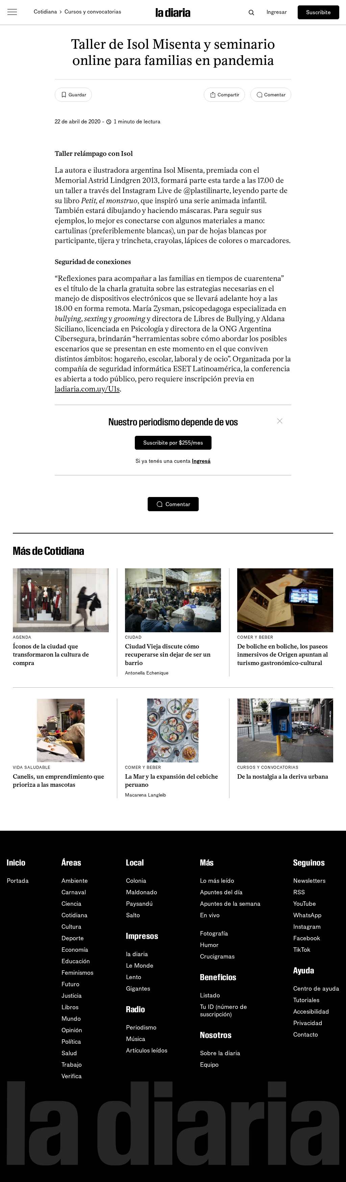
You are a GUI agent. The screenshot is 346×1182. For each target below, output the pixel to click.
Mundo (71, 1018)
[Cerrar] (280, 422)
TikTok (302, 949)
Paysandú (139, 903)
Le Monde (139, 965)
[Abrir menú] (12, 12)
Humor (209, 945)
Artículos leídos (146, 1050)
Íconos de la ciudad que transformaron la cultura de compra (51, 655)
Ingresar (277, 12)
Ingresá (201, 461)
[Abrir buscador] (251, 12)
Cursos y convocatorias (93, 11)
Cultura (71, 926)
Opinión (71, 1030)
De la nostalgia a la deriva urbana (282, 776)
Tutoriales (306, 1000)
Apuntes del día (221, 892)
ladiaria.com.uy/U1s (87, 389)
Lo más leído (217, 880)
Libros (69, 1007)
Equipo (209, 1064)
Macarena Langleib (145, 795)
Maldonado (141, 892)
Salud (69, 1053)
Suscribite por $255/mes (173, 443)
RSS (299, 892)
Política (71, 1041)
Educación (75, 961)
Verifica (71, 1076)
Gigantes (138, 988)
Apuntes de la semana (230, 903)
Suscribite (318, 12)
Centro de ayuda (316, 988)
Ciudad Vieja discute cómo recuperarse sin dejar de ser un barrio (168, 655)
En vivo (210, 915)
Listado (210, 995)
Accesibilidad (311, 1011)
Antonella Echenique (146, 673)
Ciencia (71, 903)
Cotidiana (45, 11)
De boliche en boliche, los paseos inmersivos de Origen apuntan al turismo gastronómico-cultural (282, 655)
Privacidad (307, 1023)
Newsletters (309, 880)
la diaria (137, 954)
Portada (18, 880)
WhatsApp (307, 915)
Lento (133, 977)
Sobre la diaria (220, 1053)
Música (135, 1039)
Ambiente (74, 880)
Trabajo (71, 1064)
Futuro (70, 984)
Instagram (307, 926)
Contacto (305, 1034)
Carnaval (73, 892)
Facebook (306, 938)
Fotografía (214, 933)
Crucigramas (217, 956)
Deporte (72, 938)
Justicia (71, 995)
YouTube (304, 903)
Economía (74, 949)
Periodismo (141, 1027)
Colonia (136, 880)
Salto (133, 915)
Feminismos (77, 972)
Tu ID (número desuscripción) (223, 1010)
